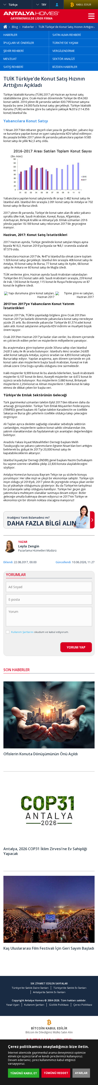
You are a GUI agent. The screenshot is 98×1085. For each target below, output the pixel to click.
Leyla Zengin (28, 546)
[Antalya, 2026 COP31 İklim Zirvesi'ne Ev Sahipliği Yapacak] (49, 842)
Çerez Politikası (82, 1004)
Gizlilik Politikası (59, 1004)
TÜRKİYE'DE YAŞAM (65, 43)
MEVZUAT (10, 59)
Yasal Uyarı (12, 1004)
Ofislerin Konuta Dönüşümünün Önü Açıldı (40, 753)
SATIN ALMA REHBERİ (66, 35)
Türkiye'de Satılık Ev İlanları (69, 987)
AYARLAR (81, 1073)
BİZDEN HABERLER (64, 67)
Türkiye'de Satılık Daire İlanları (30, 987)
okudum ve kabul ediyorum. (40, 632)
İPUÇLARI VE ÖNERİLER (18, 43)
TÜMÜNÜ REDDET (56, 1073)
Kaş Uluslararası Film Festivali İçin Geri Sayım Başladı (48, 948)
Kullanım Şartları (34, 1004)
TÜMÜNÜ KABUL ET (23, 1073)
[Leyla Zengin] (9, 547)
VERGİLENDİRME (63, 51)
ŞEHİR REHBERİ (13, 51)
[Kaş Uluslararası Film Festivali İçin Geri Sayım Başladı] (49, 942)
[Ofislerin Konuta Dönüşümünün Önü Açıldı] (49, 747)
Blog (15, 27)
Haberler (28, 27)
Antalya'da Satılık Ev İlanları (49, 992)
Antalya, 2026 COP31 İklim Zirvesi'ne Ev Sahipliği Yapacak (45, 851)
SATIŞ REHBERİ (13, 67)
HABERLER (10, 35)
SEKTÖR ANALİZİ (63, 59)
